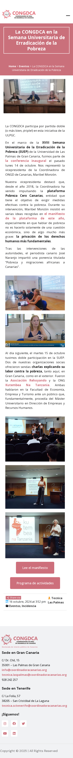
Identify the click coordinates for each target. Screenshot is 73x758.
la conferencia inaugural (25, 161)
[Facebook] (14, 723)
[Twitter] (23, 723)
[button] (35, 568)
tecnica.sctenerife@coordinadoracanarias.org (34, 706)
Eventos (24, 66)
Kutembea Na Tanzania (27, 385)
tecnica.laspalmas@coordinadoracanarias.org (34, 675)
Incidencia (29, 606)
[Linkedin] (14, 733)
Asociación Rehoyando (28, 380)
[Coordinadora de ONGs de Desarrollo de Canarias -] (18, 14)
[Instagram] (5, 723)
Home (12, 66)
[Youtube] (5, 733)
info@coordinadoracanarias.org (24, 670)
